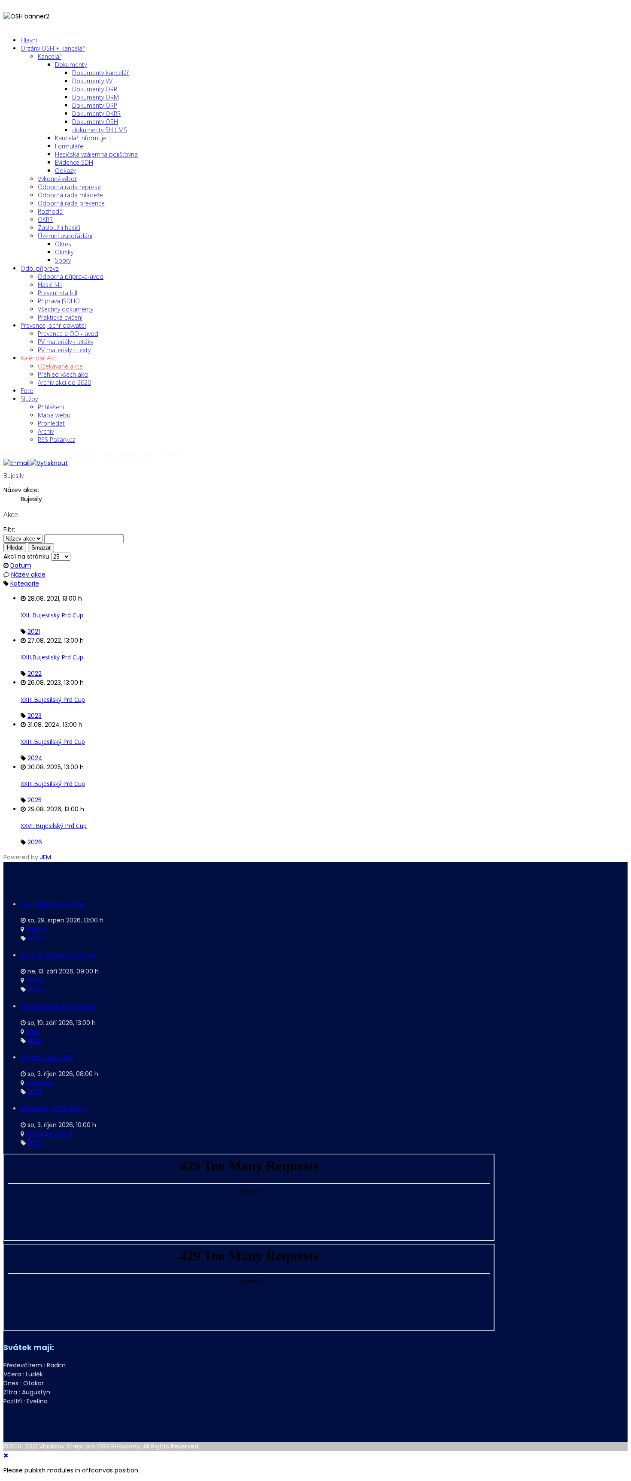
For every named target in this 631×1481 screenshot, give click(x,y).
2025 (34, 800)
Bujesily (36, 929)
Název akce (28, 574)
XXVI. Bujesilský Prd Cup (54, 826)
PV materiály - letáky (65, 342)
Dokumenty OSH (95, 122)
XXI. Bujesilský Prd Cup (52, 615)
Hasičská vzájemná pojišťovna (96, 154)
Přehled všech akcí (63, 374)
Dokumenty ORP (94, 105)
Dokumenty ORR (94, 89)
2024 (34, 758)
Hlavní (29, 40)
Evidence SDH (74, 162)
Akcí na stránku (26, 556)
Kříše (33, 1032)
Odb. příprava (40, 268)
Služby (29, 399)
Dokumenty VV (92, 81)
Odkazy (65, 170)
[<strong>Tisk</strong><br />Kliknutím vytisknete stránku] (49, 463)
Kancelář (49, 56)
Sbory (63, 260)
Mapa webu (54, 415)
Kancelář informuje (80, 138)
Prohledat (51, 423)
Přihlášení (51, 407)
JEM (45, 857)
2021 (33, 631)
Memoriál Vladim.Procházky (59, 1006)
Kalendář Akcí (39, 358)
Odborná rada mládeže (70, 195)
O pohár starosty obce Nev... (60, 955)
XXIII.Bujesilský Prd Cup (53, 699)
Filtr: (9, 529)
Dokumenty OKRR (96, 113)
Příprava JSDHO (59, 301)
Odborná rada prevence (71, 203)
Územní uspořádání (65, 236)
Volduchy (40, 1083)
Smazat (41, 547)
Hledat (15, 547)
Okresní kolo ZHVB (47, 1057)
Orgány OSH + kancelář (53, 48)
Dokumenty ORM (95, 97)
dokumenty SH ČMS (99, 130)
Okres (63, 244)
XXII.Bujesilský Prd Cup (52, 657)
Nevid (34, 980)
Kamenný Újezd (49, 1134)
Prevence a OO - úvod (68, 333)
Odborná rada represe (69, 187)
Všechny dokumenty (65, 309)
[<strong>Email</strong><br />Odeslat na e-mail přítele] (16, 463)
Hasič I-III (50, 285)
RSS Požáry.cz (56, 439)
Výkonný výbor (57, 179)
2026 (34, 842)
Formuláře (69, 146)
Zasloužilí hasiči (59, 228)
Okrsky (64, 252)
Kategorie (24, 583)
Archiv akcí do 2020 (64, 382)
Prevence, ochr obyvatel (53, 325)
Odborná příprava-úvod (70, 276)
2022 (34, 673)
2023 (34, 715)
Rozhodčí (51, 211)
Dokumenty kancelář (100, 73)
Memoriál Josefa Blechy (54, 1108)
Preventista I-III (57, 293)
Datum (20, 565)
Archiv (46, 431)
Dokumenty (71, 64)
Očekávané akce (60, 366)
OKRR (45, 219)
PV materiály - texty (64, 350)
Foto (27, 391)
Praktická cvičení (60, 317)
